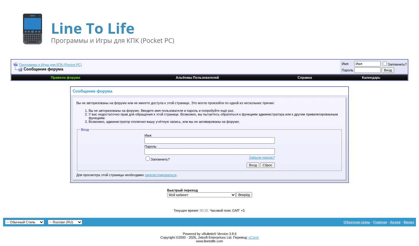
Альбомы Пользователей (197, 77)
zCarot (253, 237)
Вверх (409, 222)
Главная (380, 222)
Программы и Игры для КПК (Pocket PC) (50, 64)
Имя (345, 64)
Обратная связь (357, 222)
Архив (395, 222)
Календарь (371, 77)
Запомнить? (397, 64)
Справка (305, 77)
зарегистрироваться (160, 175)
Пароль (347, 70)
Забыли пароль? (262, 157)
